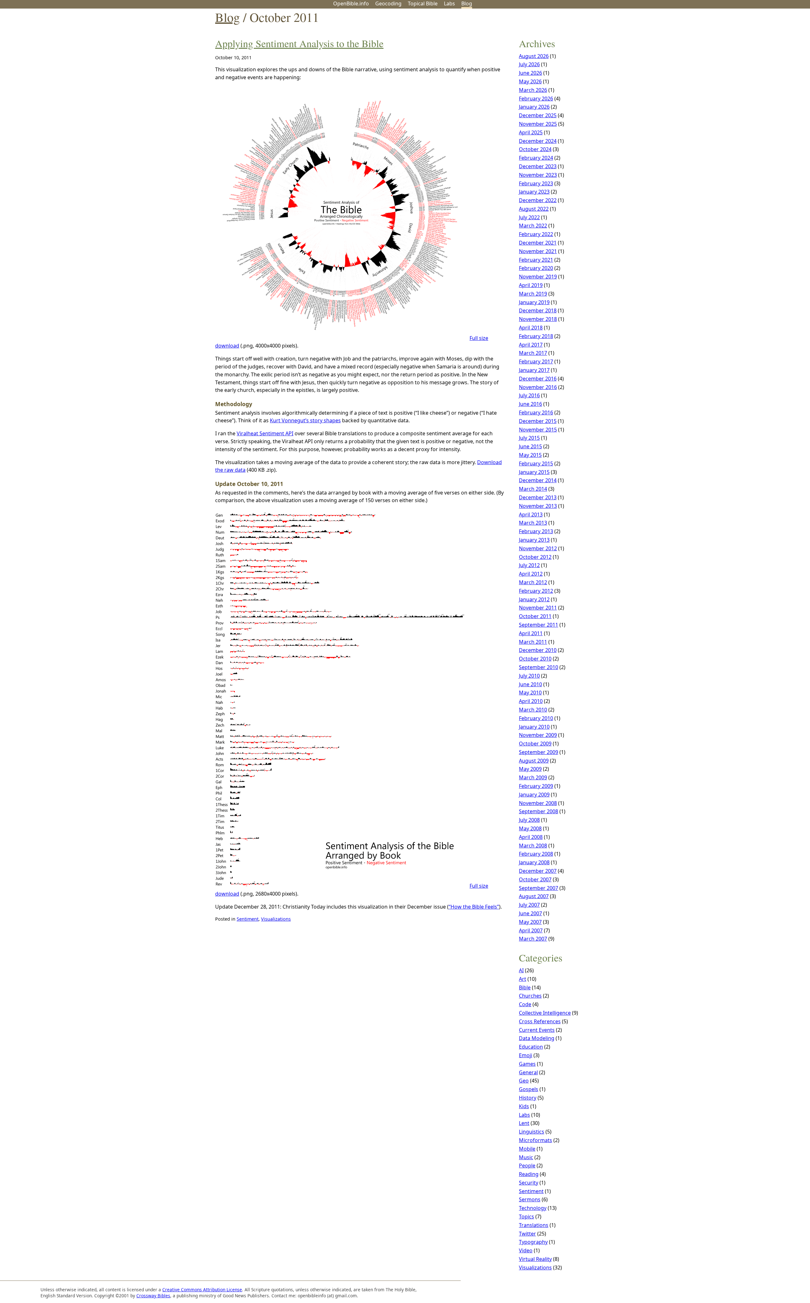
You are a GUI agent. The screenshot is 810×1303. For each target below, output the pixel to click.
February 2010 (536, 718)
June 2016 (530, 403)
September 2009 (538, 752)
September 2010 (538, 667)
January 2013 (534, 539)
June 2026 (530, 72)
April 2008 (531, 837)
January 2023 (534, 191)
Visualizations (276, 919)
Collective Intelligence (545, 1012)
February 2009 (536, 785)
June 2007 (530, 913)
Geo (388, 3)
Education (531, 1046)
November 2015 (538, 429)
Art (522, 978)
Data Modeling (536, 1038)
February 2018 (536, 336)
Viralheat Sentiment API (265, 433)
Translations (533, 1225)
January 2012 (534, 599)
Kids (524, 1106)
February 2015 (536, 463)
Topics (526, 1216)
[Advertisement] (746, 58)
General (528, 1072)
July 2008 (529, 819)
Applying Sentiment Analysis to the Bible (299, 43)
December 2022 (538, 200)
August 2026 (534, 56)
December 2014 (538, 480)
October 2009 (535, 743)
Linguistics (531, 1131)
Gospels (528, 1089)
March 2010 (533, 709)
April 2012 (531, 573)
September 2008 (538, 811)
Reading (529, 1174)
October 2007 (535, 879)
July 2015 (529, 437)
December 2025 (538, 115)
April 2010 (531, 701)
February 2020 (536, 268)
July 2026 (529, 64)
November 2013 (538, 505)
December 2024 (538, 140)
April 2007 (531, 930)
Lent (524, 1123)
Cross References (540, 1021)
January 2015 (534, 472)
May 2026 (530, 81)
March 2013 (533, 522)
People (527, 1165)
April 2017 (531, 344)
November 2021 (538, 251)
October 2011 (535, 616)
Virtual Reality (535, 1258)
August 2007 (534, 896)
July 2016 (529, 395)
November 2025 (538, 123)
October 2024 (535, 149)
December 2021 (538, 242)
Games (527, 1063)
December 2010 (538, 650)
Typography (533, 1241)
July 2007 (529, 904)
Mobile (527, 1148)
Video (526, 1250)
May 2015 (530, 454)
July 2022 (529, 217)
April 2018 (531, 327)
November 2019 (538, 276)
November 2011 (538, 607)
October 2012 (535, 556)
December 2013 (538, 497)
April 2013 (531, 514)
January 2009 (534, 794)
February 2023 (536, 183)
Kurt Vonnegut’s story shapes (305, 420)
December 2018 (538, 310)
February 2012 (536, 590)
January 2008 (534, 862)
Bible (525, 987)
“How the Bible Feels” (474, 906)
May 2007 (530, 921)
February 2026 (536, 98)
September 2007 (538, 888)
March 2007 (533, 938)
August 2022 (534, 208)
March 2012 (533, 582)
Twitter (527, 1233)
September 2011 (538, 624)
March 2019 (533, 293)
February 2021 (536, 259)
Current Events (537, 1029)
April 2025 (531, 132)
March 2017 (533, 352)
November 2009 (538, 734)
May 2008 (530, 828)
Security (528, 1182)
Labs (449, 3)
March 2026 (533, 89)
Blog (466, 3)
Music (526, 1157)
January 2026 (534, 106)
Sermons (529, 1199)
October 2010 (535, 658)
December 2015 (538, 421)
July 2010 (529, 675)
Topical (423, 3)
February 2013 (536, 531)
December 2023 (538, 166)
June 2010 (530, 684)
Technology (532, 1207)
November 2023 (538, 174)
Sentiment (248, 919)
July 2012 (529, 565)
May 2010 (530, 692)
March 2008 (533, 845)
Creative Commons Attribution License (202, 1290)
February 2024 (536, 157)
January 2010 (534, 726)
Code (525, 1004)
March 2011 (533, 641)
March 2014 (533, 488)
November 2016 (538, 387)
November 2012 (538, 548)
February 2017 (536, 361)
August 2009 (534, 760)
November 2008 (538, 803)
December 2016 (538, 378)
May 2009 (530, 768)
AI (521, 970)
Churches (530, 995)
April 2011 (531, 633)
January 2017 (534, 370)
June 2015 (530, 446)
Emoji (525, 1055)
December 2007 (538, 870)
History (527, 1097)
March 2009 (533, 777)
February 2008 (536, 853)
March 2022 (533, 225)
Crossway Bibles (153, 1296)
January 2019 (534, 302)
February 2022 (536, 234)
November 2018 (538, 319)
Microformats (535, 1140)
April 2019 (531, 285)
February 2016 (536, 412)
